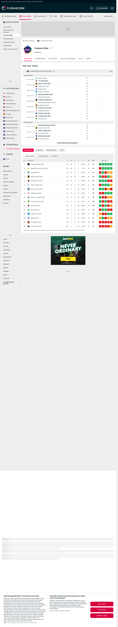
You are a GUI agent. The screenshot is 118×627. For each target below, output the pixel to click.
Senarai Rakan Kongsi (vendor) (60, 610)
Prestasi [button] (104, 160)
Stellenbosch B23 (36, 181)
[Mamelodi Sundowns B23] (28, 168)
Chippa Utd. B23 (36, 226)
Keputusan (53, 58)
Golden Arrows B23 (37, 201)
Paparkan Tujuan (101, 615)
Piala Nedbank (8, 39)
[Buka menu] (112, 8)
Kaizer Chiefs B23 (36, 177)
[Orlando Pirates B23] (28, 164)
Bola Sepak (30, 41)
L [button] (78, 160)
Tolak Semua (102, 610)
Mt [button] (93, 160)
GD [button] (89, 160)
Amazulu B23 (35, 210)
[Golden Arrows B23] (28, 201)
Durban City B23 (36, 214)
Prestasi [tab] (39, 150)
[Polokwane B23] (28, 222)
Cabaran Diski (8, 35)
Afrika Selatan (46, 41)
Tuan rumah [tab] (43, 156)
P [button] (67, 160)
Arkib (88, 58)
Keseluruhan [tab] (30, 156)
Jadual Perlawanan (67, 58)
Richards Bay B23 (37, 189)
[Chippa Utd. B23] (28, 226)
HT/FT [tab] (62, 150)
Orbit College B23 (36, 185)
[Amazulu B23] (28, 210)
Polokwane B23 (36, 222)
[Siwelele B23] (28, 172)
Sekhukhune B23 (36, 193)
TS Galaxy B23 (35, 206)
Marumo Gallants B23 (38, 197)
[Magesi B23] (28, 218)
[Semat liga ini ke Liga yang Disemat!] (51, 48)
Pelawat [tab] (54, 156)
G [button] (83, 160)
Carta (80, 58)
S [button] (74, 160)
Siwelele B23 (35, 172)
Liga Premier (7, 27)
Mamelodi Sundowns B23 (39, 168)
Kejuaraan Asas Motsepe (8, 31)
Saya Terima (102, 604)
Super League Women (10, 49)
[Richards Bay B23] (28, 189)
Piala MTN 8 (7, 46)
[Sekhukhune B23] (28, 193)
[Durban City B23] (28, 214)
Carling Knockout (9, 42)
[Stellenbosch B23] (28, 181)
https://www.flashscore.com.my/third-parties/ (22, 622)
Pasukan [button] (30, 160)
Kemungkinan (40, 58)
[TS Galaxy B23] (28, 205)
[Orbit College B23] (28, 185)
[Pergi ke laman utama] (18, 8)
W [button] (71, 160)
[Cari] (91, 8)
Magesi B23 (35, 218)
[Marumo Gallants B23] (28, 197)
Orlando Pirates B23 (37, 164)
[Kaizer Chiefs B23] (28, 176)
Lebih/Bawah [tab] (51, 150)
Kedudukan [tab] (28, 150)
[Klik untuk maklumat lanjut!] (68, 79)
